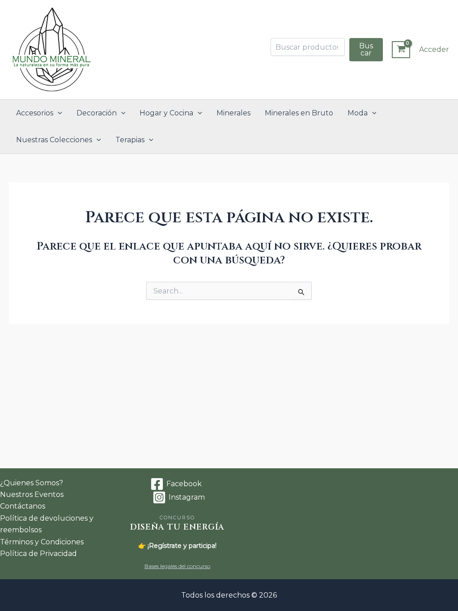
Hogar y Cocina (166, 113)
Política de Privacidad (38, 553)
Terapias (129, 140)
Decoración (96, 113)
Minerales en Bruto (299, 113)
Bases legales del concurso (177, 566)
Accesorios (34, 113)
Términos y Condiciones (42, 542)
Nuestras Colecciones (54, 140)
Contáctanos (22, 506)
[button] (57, 113)
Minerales (233, 113)
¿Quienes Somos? (31, 483)
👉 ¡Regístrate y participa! (177, 546)
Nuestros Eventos (32, 494)
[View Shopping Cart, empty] (401, 49)
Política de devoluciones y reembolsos (46, 524)
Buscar (366, 49)
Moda (358, 113)
